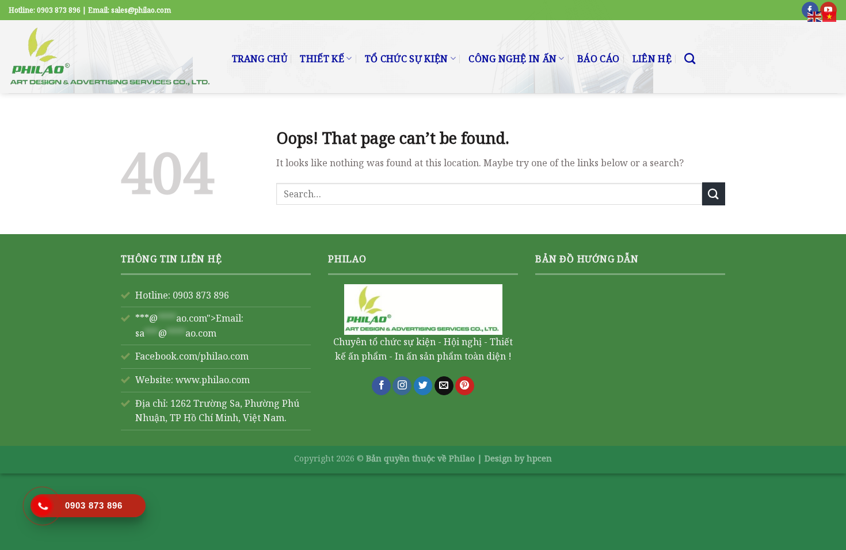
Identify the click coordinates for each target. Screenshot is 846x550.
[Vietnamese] (829, 15)
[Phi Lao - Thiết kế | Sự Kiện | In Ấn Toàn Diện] (112, 57)
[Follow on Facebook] (381, 386)
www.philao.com (213, 379)
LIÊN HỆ (652, 58)
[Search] (689, 58)
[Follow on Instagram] (401, 386)
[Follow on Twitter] (423, 386)
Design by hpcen (518, 458)
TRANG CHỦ (259, 58)
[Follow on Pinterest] (464, 386)
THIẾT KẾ (322, 58)
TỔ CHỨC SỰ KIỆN (406, 58)
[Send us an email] (444, 386)
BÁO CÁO (598, 58)
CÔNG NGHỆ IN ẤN (512, 58)
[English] (814, 15)
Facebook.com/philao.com (192, 356)
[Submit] (713, 193)
